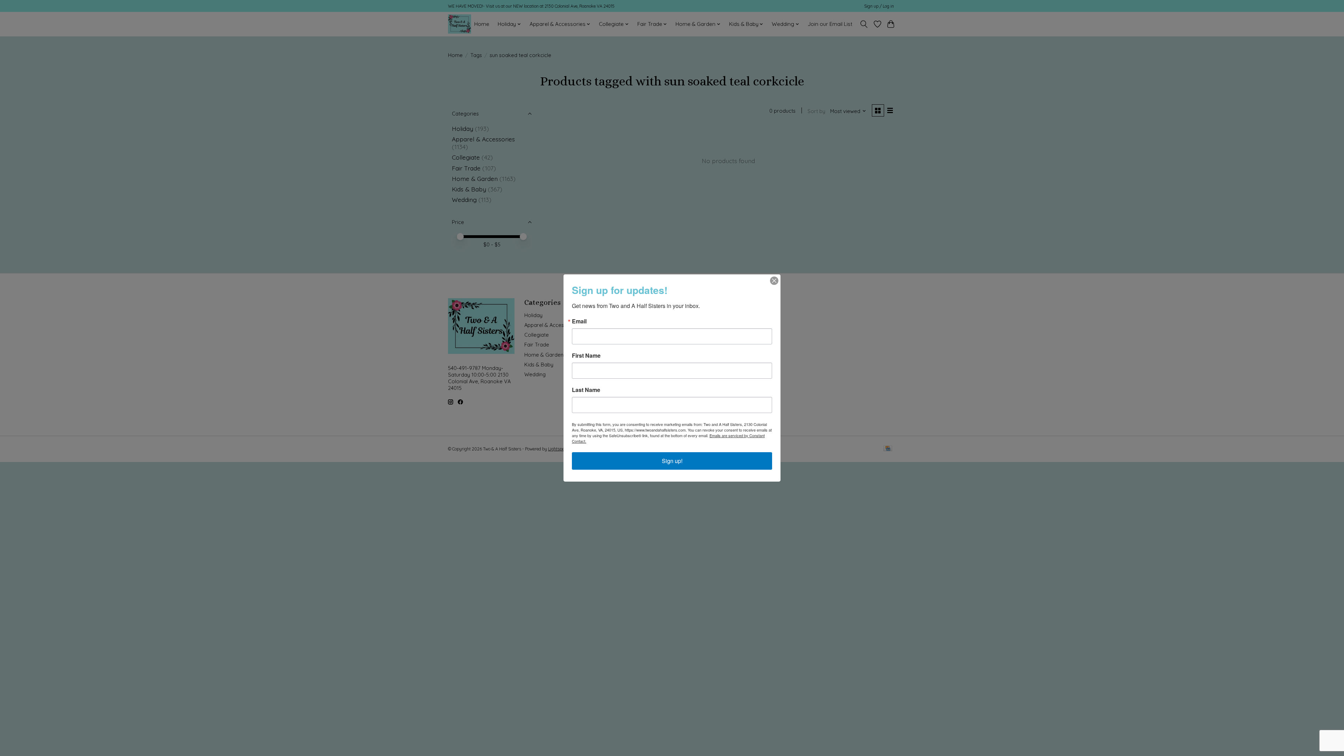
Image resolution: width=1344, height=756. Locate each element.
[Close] (774, 280)
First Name (586, 355)
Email (579, 321)
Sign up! (672, 461)
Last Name (586, 390)
